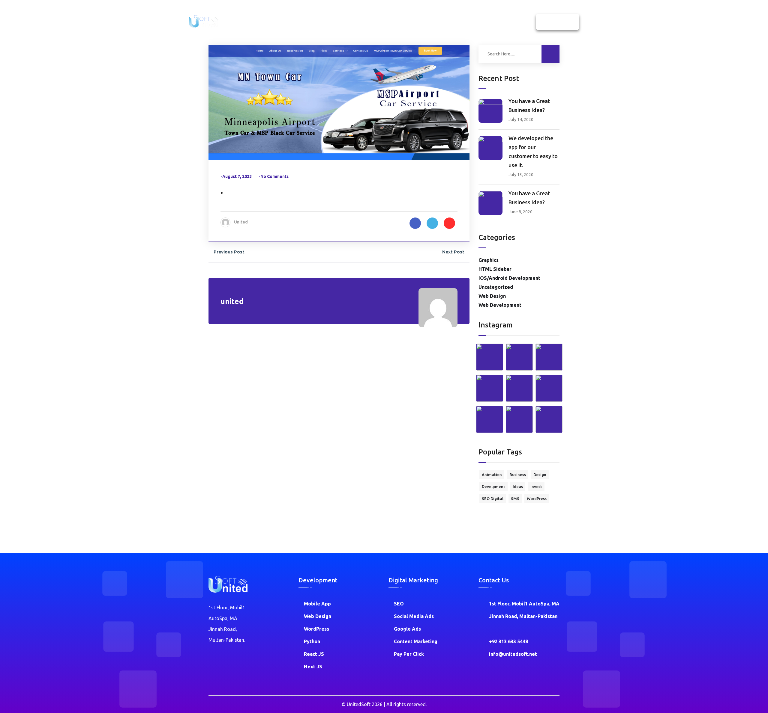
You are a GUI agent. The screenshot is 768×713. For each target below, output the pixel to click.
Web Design (492, 296)
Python (312, 641)
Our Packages (414, 22)
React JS (314, 654)
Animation (492, 474)
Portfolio (449, 22)
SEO (399, 603)
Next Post (453, 251)
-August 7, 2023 (236, 176)
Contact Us (481, 22)
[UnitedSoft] (203, 20)
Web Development (499, 305)
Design (539, 474)
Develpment (493, 486)
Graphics (488, 260)
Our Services (376, 22)
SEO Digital (492, 498)
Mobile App (317, 603)
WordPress (537, 498)
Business (517, 474)
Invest (536, 486)
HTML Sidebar (495, 269)
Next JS (313, 666)
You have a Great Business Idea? (529, 105)
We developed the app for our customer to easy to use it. (533, 151)
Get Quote (557, 21)
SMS (515, 498)
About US (342, 22)
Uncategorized (495, 287)
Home (316, 22)
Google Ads (407, 629)
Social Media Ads (414, 616)
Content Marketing (415, 641)
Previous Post (229, 251)
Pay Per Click (409, 654)
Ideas (518, 486)
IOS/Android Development (509, 278)
